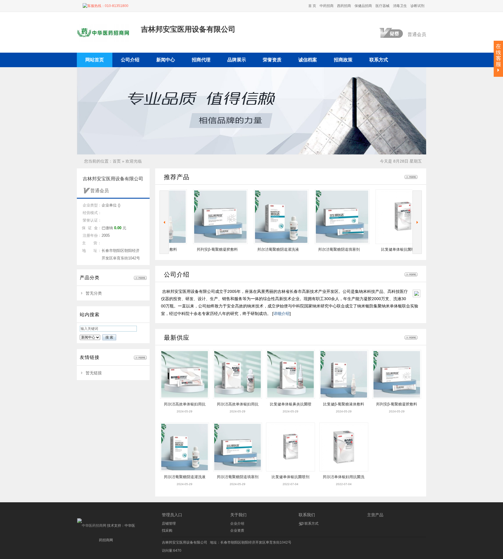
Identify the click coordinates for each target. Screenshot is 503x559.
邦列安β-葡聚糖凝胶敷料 (196, 249)
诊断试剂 (417, 6)
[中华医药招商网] (91, 526)
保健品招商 (363, 6)
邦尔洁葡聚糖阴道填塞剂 (318, 249)
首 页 (312, 6)
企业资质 (237, 530)
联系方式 (311, 523)
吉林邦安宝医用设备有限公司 (184, 542)
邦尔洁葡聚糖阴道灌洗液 (257, 249)
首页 (117, 161)
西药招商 (344, 6)
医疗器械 (382, 6)
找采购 (167, 530)
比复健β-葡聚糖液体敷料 (343, 404)
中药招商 (327, 6)
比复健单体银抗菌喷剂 (379, 249)
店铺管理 (169, 523)
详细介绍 (281, 313)
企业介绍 (237, 523)
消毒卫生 (400, 6)
